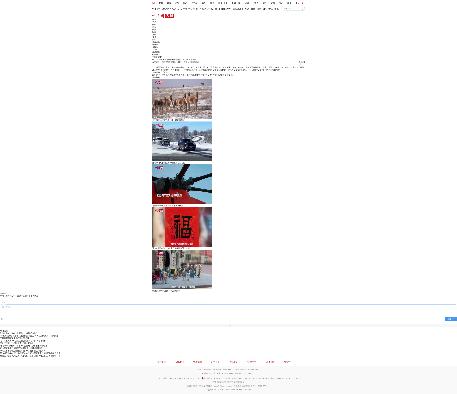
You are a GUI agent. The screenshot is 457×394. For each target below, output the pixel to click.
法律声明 (251, 362)
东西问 (194, 3)
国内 (154, 25)
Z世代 (154, 50)
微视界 (155, 45)
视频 (259, 8)
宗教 (179, 8)
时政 (169, 3)
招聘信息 (270, 362)
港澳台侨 (156, 42)
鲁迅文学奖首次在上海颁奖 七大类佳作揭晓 (18, 333)
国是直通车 (238, 8)
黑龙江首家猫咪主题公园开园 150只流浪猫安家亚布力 (23, 351)
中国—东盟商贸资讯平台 (205, 8)
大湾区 (247, 3)
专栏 (270, 8)
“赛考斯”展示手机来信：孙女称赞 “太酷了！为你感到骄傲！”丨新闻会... (30, 336)
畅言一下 (451, 319)
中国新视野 (157, 57)
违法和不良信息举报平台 (196, 386)
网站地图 (288, 362)
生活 (297, 3)
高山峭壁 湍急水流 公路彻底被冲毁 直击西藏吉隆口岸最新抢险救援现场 (30, 353)
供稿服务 (233, 362)
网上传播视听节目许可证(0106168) (172, 378)
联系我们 (197, 362)
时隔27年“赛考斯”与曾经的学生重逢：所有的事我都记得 (23, 346)
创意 (247, 8)
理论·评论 (223, 3)
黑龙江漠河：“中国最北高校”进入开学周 (17, 343)
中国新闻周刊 (225, 8)
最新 (154, 20)
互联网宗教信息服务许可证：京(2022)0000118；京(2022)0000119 (274, 378)
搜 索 (303, 8)
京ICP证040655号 (193, 378)
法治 (281, 3)
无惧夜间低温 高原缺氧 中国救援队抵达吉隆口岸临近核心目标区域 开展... (31, 356)
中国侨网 (235, 3)
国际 (204, 3)
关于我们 (161, 362)
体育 (265, 3)
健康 (289, 3)
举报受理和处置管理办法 (243, 386)
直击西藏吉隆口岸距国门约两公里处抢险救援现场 (21, 348)
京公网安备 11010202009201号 (215, 378)
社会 (212, 3)
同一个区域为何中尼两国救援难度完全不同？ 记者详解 (23, 341)
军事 (154, 32)
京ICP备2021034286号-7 (238, 378)
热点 (154, 22)
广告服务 (215, 362)
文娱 (256, 3)
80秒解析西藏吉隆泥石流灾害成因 (14, 338)
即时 (161, 3)
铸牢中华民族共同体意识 (164, 8)
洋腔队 (155, 47)
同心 (185, 3)
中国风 (155, 55)
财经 (177, 3)
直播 (253, 8)
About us (179, 362)
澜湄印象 (156, 52)
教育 (273, 3)
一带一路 (187, 8)
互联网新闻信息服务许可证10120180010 (228, 382)
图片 (265, 8)
